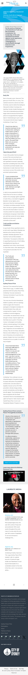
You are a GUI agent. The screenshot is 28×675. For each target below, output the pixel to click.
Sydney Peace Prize (6, 624)
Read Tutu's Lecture (11, 462)
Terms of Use (13, 668)
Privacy (6, 668)
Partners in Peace (6, 631)
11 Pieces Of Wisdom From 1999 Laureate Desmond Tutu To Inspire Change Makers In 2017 (14, 518)
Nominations (4, 626)
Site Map (21, 668)
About (2, 628)
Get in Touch (4, 633)
